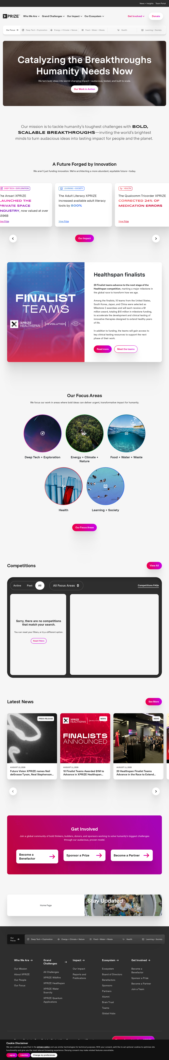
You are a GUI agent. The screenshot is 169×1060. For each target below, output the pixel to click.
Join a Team (137, 989)
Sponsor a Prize (139, 978)
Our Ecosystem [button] (92, 16)
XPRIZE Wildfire (52, 977)
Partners (106, 991)
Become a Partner (141, 983)
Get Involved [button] (135, 16)
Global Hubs (108, 1013)
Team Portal (161, 3)
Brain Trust (108, 1002)
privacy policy (43, 1047)
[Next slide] (156, 238)
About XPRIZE (22, 974)
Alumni (105, 996)
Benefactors (108, 980)
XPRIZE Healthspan (54, 983)
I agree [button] (12, 1055)
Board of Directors (112, 974)
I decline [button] (24, 1055)
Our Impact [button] (73, 16)
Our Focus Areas (84, 527)
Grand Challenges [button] (52, 16)
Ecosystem (108, 968)
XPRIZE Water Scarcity (51, 990)
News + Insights (146, 3)
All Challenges (51, 972)
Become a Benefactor (137, 970)
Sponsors (107, 985)
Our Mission (20, 968)
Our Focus (10, 30)
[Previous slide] (13, 238)
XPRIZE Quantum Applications (52, 1000)
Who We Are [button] (30, 16)
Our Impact (79, 968)
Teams (105, 1007)
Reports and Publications (79, 976)
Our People (20, 980)
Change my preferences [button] (44, 1055)
